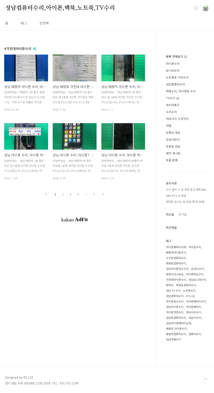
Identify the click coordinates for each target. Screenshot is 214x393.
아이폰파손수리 (195, 274)
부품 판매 (172, 160)
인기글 (182, 214)
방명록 (44, 23)
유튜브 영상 (173, 132)
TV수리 (171, 98)
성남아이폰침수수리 (177, 269)
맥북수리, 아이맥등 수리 (181, 91)
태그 (24, 23)
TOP (205, 379)
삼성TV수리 (197, 269)
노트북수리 (189, 290)
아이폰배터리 (193, 307)
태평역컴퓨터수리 (176, 334)
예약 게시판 (173, 153)
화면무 (169, 285)
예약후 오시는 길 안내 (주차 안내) (185, 202)
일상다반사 (173, 139)
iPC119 (190, 296)
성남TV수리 (195, 318)
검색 (196, 8)
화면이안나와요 (174, 274)
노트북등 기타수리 (177, 77)
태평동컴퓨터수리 (176, 263)
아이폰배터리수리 (196, 301)
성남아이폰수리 (174, 307)
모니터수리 (173, 70)
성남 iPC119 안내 (176, 196)
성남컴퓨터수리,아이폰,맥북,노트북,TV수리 (60, 8)
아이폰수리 (173, 63)
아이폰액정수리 (174, 312)
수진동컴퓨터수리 (176, 258)
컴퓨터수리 (195, 334)
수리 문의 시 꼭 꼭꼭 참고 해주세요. (186, 189)
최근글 (170, 214)
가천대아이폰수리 (176, 280)
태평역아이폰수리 (176, 252)
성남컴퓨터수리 (175, 84)
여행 (168, 126)
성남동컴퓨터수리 (176, 318)
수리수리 (171, 112)
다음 (103, 194)
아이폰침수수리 (174, 301)
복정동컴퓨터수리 (186, 285)
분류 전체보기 (175, 56)
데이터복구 (173, 105)
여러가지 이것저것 (177, 119)
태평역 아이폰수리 (176, 328)
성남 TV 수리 (173, 290)
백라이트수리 (193, 312)
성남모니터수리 (197, 280)
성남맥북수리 (173, 339)
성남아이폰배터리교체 (178, 323)
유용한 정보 (173, 146)
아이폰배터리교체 (176, 247)
